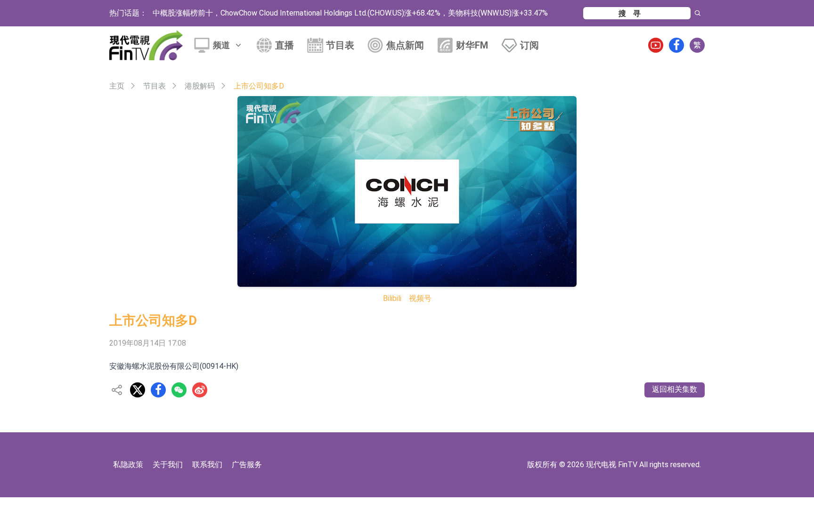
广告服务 (247, 464)
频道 (221, 45)
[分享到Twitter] (137, 389)
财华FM (472, 45)
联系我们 (207, 464)
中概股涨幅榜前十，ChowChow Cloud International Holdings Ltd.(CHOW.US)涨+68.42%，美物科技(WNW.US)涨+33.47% (350, 12)
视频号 (420, 298)
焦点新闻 (405, 45)
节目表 (340, 45)
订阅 (529, 45)
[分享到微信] (179, 389)
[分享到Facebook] (158, 389)
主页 (116, 85)
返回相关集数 (674, 389)
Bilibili (392, 298)
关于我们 (168, 464)
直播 (284, 45)
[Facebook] (676, 45)
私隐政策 (128, 464)
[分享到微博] (199, 389)
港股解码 (200, 85)
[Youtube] (655, 45)
